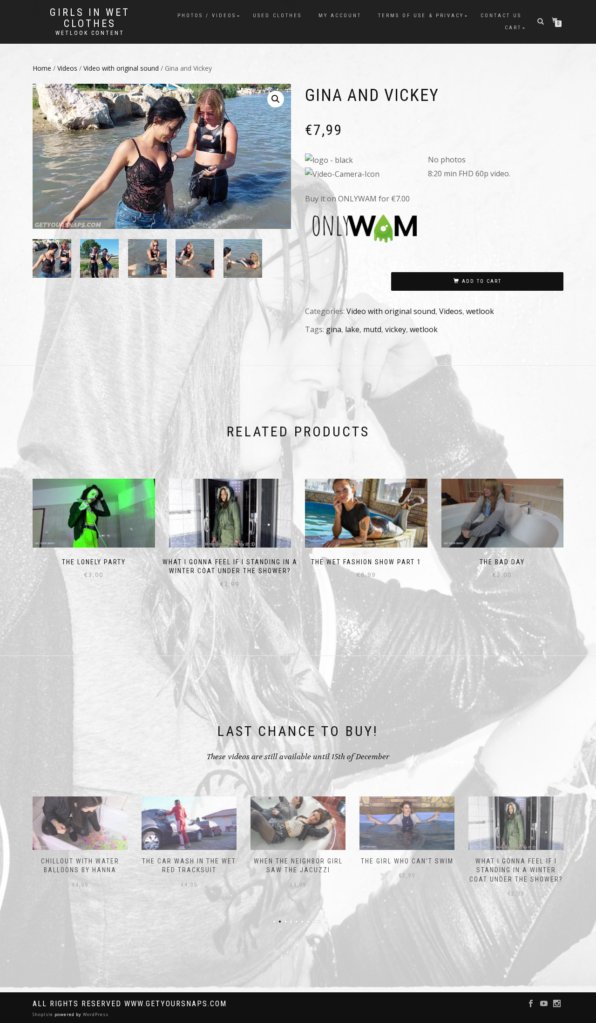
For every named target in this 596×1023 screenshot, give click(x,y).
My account (339, 16)
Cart (513, 28)
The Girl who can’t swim (407, 861)
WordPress (94, 1014)
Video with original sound (121, 68)
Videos (67, 68)
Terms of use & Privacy (421, 16)
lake (352, 329)
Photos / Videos (206, 16)
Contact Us (501, 16)
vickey (395, 329)
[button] (275, 99)
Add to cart (481, 281)
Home (42, 68)
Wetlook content (89, 33)
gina (333, 329)
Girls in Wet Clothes (90, 18)
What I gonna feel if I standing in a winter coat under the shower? (516, 870)
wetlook (480, 311)
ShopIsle (43, 1014)
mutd (372, 329)
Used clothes (277, 16)
